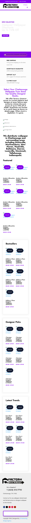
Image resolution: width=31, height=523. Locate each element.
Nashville (19, 146)
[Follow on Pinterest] (10, 507)
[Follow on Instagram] (12, 507)
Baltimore (11, 148)
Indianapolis (15, 155)
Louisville (9, 151)
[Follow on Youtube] (15, 507)
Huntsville (20, 142)
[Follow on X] (7, 507)
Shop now (5, 35)
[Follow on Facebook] (4, 507)
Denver (20, 148)
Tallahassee (15, 153)
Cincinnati (21, 151)
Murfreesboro (13, 144)
